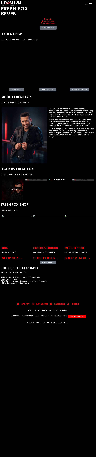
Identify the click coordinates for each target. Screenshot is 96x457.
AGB (37, 316)
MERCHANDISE (75, 248)
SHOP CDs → (12, 258)
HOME (30, 310)
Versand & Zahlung (58, 316)
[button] (48, 28)
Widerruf (44, 316)
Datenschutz (27, 316)
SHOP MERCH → (77, 258)
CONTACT (64, 310)
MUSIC (37, 310)
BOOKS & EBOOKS (45, 248)
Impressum (16, 316)
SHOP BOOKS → (46, 258)
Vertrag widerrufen (77, 316)
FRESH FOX (46, 310)
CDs (5, 248)
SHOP (56, 310)
